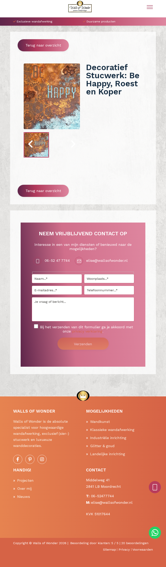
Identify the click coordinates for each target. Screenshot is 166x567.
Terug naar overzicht (43, 45)
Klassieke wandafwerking (112, 430)
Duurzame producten (100, 21)
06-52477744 (102, 496)
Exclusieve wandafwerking (34, 21)
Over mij (24, 488)
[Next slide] (73, 145)
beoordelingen (134, 543)
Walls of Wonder (45, 543)
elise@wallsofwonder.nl (107, 260)
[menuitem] (36, 144)
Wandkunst (100, 421)
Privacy (124, 549)
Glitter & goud (102, 446)
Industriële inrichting (108, 438)
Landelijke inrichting (107, 454)
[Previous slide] (31, 145)
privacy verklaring (87, 331)
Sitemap (109, 549)
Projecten (25, 480)
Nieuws (23, 496)
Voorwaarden (142, 549)
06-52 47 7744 (57, 260)
